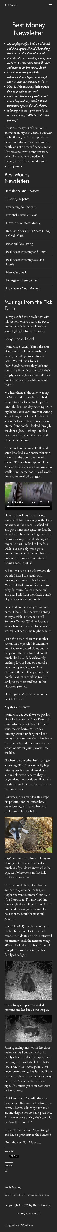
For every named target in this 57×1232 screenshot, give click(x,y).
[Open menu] (50, 5)
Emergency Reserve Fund (22, 280)
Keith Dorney (11, 5)
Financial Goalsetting (19, 244)
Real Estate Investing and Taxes (26, 252)
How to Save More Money (23, 223)
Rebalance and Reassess (22, 191)
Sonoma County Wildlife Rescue (25, 621)
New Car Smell (16, 272)
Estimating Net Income (21, 207)
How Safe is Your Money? (23, 288)
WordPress (27, 1225)
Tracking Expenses (18, 199)
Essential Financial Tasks (21, 215)
